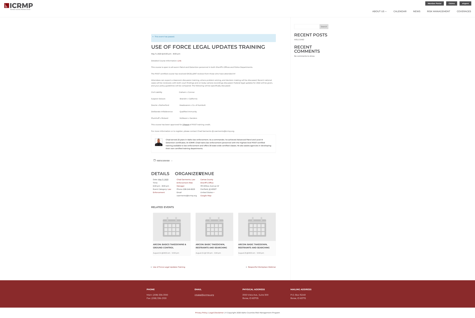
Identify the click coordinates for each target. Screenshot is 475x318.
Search (324, 26)
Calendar (399, 12)
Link (179, 61)
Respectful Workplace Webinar (262, 267)
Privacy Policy (201, 313)
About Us (378, 12)
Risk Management (438, 12)
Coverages (464, 12)
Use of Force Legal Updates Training (169, 267)
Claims (452, 3)
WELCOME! (299, 39)
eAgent (465, 3)
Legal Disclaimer (216, 313)
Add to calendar (163, 161)
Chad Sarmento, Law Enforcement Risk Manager (186, 182)
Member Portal (434, 3)
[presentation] (171, 227)
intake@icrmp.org (204, 295)
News (416, 12)
